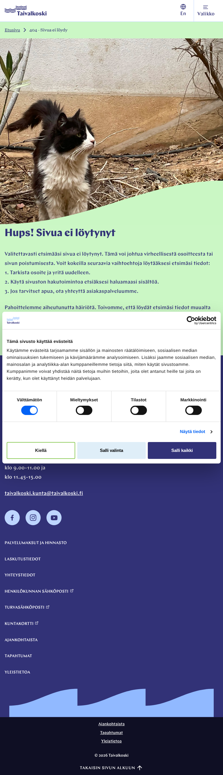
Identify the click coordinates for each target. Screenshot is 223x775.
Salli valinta (111, 450)
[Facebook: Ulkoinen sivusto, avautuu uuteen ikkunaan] (12, 524)
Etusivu (12, 30)
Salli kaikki (182, 450)
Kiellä (40, 450)
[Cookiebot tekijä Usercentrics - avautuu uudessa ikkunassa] (191, 320)
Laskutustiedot (23, 559)
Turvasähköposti (24, 607)
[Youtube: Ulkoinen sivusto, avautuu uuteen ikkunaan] (54, 524)
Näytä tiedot (192, 431)
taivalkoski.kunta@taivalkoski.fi (44, 493)
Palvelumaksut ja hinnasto (36, 543)
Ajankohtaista (21, 640)
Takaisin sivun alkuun (107, 768)
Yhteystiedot (20, 575)
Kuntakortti (19, 624)
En (183, 14)
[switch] (84, 410)
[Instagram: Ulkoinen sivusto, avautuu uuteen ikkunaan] (33, 524)
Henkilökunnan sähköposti (37, 591)
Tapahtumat (18, 656)
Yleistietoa (17, 672)
